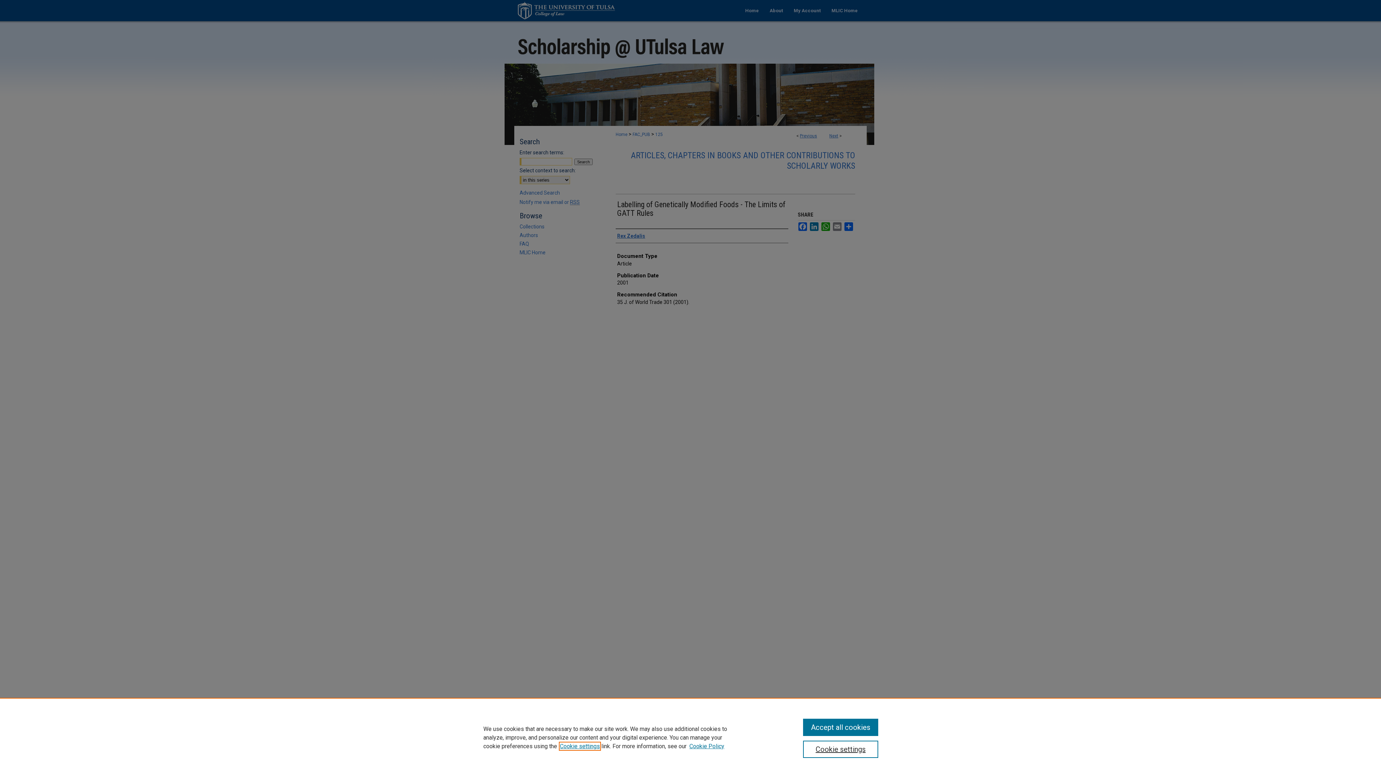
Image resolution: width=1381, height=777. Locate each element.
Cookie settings (580, 746)
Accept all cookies (840, 727)
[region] (690, 737)
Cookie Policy (706, 746)
